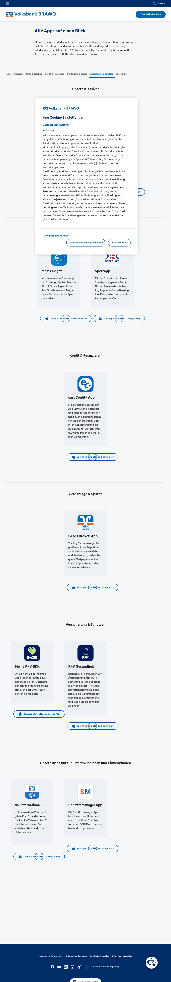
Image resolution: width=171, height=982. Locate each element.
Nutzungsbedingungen (76, 956)
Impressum (43, 956)
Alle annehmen (119, 242)
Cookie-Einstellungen (55, 235)
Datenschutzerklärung (56, 124)
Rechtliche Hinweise (99, 956)
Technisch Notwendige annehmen (85, 242)
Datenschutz (57, 956)
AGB (114, 956)
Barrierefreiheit (125, 956)
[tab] (14, 74)
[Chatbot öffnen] (152, 963)
